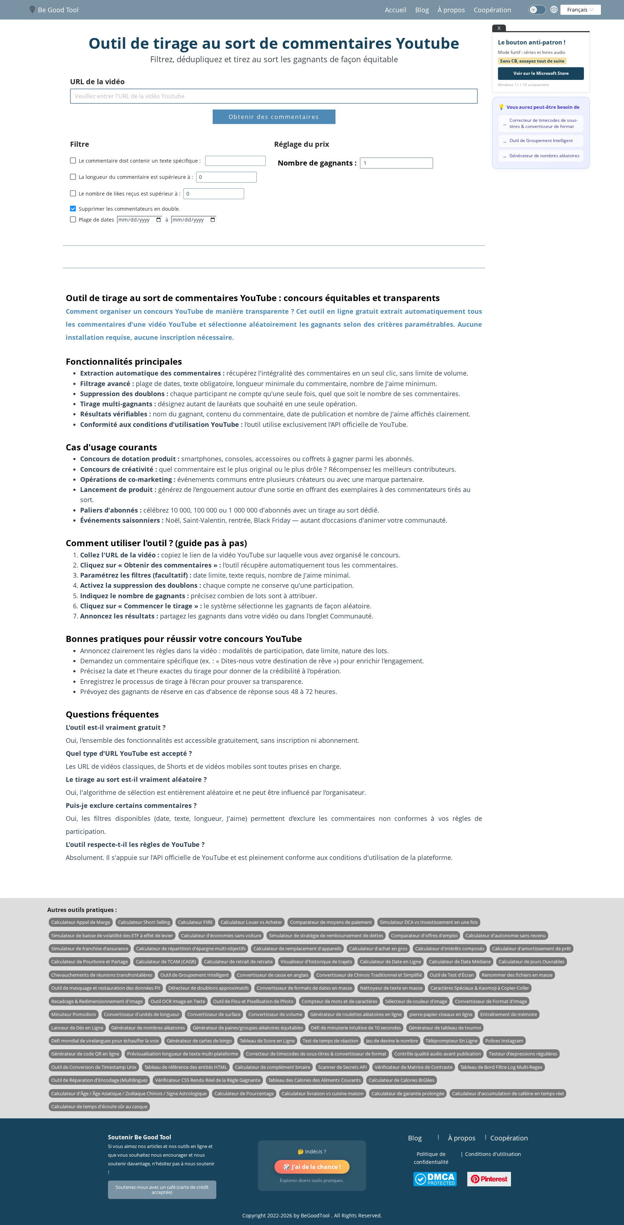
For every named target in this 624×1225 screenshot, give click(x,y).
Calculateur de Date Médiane (460, 961)
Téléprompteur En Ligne (451, 1040)
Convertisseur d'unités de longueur (141, 1014)
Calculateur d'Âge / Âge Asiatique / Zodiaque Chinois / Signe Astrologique (129, 1093)
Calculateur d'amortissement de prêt (531, 948)
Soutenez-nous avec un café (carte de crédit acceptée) (162, 1190)
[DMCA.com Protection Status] (435, 1179)
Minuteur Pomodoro (73, 1014)
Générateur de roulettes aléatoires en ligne (356, 1014)
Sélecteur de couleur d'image (416, 1001)
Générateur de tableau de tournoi (445, 1027)
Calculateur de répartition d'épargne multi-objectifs (191, 948)
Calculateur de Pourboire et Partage (89, 961)
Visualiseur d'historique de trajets (316, 961)
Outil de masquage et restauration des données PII (105, 988)
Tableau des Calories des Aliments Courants (314, 1080)
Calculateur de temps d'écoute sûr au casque (99, 1106)
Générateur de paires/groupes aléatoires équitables (248, 1027)
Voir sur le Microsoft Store (541, 73)
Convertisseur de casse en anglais (272, 975)
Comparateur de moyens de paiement (331, 922)
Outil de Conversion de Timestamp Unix (93, 1067)
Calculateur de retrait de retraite (238, 961)
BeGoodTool (315, 1215)
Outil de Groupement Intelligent (194, 975)
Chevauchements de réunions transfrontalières (101, 975)
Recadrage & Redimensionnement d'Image (97, 1001)
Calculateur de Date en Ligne (390, 961)
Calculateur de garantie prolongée (408, 1093)
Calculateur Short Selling (144, 922)
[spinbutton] (226, 177)
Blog (422, 9)
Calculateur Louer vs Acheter (251, 922)
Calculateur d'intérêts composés (449, 948)
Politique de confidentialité (431, 1158)
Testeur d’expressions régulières (523, 1053)
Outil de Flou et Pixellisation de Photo (253, 1001)
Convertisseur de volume (275, 1014)
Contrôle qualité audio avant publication (437, 1053)
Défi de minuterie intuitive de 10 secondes (356, 1027)
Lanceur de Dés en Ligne (77, 1027)
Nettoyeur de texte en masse (391, 988)
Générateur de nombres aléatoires (148, 1027)
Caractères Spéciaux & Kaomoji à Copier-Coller (479, 988)
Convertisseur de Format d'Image (491, 1001)
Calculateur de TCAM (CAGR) (166, 961)
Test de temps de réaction (330, 1040)
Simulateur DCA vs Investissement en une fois (429, 922)
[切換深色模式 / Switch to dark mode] (537, 9)
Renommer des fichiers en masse (517, 975)
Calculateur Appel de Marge (80, 922)
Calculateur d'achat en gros (378, 948)
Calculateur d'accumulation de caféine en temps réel (508, 1093)
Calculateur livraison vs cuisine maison (323, 1093)
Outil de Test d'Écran (452, 975)
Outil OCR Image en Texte (178, 1001)
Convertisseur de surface (213, 1014)
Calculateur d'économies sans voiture (221, 935)
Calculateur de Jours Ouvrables (531, 961)
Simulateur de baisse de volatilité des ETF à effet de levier (112, 935)
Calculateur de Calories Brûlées (401, 1080)
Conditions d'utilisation (493, 1154)
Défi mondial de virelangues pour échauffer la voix (105, 1040)
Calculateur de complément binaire (272, 1067)
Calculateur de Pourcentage (244, 1093)
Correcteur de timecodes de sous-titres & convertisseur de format (316, 1053)
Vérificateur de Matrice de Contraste (413, 1067)
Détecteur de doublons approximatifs (208, 988)
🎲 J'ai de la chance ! (312, 1167)
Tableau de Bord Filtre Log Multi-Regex (501, 1067)
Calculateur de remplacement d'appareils (297, 948)
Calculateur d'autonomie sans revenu (505, 935)
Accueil (396, 9)
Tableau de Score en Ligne (267, 1040)
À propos (451, 9)
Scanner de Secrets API (342, 1067)
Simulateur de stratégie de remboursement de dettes (326, 935)
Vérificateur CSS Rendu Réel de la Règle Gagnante (207, 1080)
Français (578, 9)
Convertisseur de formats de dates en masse (304, 988)
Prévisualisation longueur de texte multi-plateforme (182, 1053)
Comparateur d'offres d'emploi (424, 935)
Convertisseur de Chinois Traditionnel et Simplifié (369, 975)
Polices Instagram (504, 1040)
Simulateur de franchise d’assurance (89, 948)
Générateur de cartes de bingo (199, 1040)
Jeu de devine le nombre (392, 1040)
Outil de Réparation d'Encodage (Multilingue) (99, 1080)
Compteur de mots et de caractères (339, 1001)
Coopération (492, 9)
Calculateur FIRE (195, 922)
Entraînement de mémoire (508, 1014)
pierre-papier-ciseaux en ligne (441, 1014)
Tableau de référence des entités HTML (185, 1067)
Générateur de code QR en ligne (85, 1053)
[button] (252, 174)
